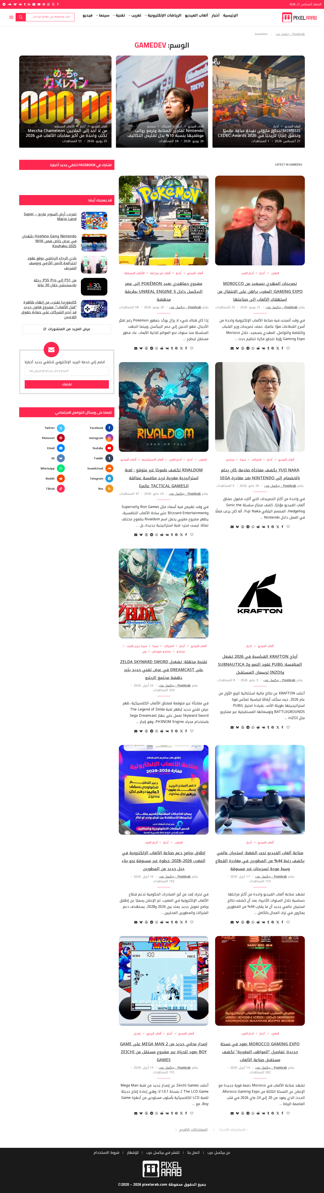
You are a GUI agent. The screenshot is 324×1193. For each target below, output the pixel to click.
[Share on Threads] (242, 348)
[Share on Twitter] (277, 348)
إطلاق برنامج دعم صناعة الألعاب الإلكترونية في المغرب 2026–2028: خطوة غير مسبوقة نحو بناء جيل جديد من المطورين (163, 861)
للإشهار (133, 1152)
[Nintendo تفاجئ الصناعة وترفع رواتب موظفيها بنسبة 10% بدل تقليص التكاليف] (162, 102)
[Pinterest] (44, 4)
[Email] (33, 4)
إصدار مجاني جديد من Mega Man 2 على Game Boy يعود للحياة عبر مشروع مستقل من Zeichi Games (163, 1052)
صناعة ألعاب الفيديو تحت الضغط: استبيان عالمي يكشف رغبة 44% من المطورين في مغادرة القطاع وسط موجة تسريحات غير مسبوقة (260, 861)
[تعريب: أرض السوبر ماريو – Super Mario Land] (94, 220)
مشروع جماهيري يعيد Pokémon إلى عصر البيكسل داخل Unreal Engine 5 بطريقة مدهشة (164, 291)
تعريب (136, 15)
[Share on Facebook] (282, 348)
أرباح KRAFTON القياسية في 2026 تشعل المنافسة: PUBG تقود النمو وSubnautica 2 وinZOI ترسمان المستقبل (260, 664)
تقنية (120, 15)
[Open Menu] (11, 17)
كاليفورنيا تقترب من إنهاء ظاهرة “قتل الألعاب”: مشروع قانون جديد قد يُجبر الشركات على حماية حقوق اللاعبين (48, 310)
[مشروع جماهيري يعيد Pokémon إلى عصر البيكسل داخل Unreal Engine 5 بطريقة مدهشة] (164, 220)
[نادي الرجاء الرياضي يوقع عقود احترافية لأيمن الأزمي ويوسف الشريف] (94, 265)
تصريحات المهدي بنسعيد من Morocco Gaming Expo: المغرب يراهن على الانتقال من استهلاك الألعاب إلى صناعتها (260, 291)
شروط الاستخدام (106, 1152)
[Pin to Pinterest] (272, 348)
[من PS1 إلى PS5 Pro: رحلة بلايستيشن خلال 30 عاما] (94, 287)
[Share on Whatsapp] (253, 348)
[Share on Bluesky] (237, 348)
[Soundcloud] (9, 4)
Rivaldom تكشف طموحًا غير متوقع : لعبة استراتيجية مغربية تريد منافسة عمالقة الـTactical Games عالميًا (164, 478)
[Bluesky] (15, 4)
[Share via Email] (232, 348)
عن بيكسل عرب (218, 1152)
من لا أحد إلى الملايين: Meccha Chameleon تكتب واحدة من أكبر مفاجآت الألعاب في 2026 (66, 133)
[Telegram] (4, 4)
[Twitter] (53, 4)
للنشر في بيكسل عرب (163, 1152)
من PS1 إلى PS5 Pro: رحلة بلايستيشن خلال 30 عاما (55, 283)
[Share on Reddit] (258, 348)
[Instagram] (48, 4)
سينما (104, 15)
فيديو (88, 15)
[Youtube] (38, 4)
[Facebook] (57, 4)
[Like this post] (288, 348)
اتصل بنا (193, 1152)
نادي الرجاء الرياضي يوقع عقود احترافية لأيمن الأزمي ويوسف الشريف (51, 263)
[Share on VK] (263, 348)
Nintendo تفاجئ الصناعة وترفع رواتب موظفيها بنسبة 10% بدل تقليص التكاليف (165, 133)
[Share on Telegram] (248, 348)
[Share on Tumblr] (268, 348)
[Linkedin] (29, 4)
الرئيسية (230, 15)
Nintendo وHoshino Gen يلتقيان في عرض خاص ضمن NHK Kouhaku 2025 (49, 241)
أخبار (216, 15)
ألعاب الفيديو (196, 15)
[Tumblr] (25, 4)
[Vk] (20, 4)
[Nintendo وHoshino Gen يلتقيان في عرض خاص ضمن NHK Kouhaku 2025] (94, 242)
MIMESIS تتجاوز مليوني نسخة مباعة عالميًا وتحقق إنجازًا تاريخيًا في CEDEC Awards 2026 (259, 133)
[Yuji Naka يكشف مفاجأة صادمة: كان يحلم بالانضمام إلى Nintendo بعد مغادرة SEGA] (260, 407)
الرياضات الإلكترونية (164, 15)
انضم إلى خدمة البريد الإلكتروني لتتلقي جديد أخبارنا (65, 362)
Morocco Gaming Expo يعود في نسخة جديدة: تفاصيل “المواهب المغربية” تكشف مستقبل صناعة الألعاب (260, 1052)
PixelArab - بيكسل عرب (290, 34)
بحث (21, 17)
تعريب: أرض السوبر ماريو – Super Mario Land (50, 217)
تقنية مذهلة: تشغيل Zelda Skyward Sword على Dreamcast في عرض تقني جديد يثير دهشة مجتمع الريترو (163, 669)
